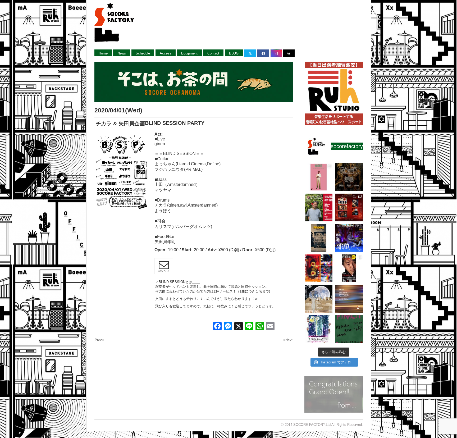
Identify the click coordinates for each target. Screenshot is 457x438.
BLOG (234, 53)
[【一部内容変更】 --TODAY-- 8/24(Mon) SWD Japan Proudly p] (349, 177)
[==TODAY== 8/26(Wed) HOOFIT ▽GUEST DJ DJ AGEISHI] (318, 177)
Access (165, 53)
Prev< (99, 340)
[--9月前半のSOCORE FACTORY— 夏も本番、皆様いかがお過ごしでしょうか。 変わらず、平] (349, 268)
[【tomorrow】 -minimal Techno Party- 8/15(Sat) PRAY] (349, 299)
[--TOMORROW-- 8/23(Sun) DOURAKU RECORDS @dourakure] (318, 207)
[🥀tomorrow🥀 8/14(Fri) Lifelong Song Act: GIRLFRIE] (318, 329)
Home (103, 53)
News (121, 53)
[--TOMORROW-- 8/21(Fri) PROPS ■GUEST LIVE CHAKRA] (318, 238)
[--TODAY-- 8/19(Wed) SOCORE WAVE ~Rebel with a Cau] (318, 268)
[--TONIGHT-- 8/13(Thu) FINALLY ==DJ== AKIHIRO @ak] (349, 329)
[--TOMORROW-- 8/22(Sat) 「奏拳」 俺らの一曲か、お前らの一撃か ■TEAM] (349, 207)
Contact (213, 53)
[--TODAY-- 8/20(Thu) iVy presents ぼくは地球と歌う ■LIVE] (349, 238)
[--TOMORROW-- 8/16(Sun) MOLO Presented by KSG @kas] (318, 299)
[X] (238, 327)
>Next (288, 340)
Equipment (189, 53)
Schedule (143, 53)
